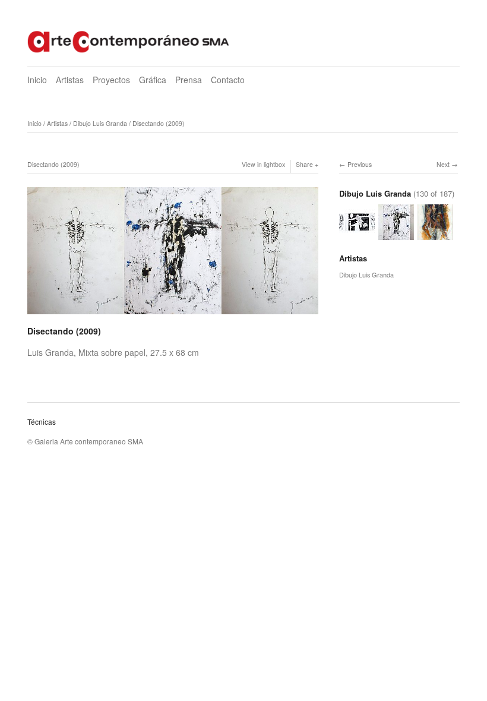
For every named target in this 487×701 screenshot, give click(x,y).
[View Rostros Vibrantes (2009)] (357, 234)
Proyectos (111, 80)
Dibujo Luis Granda (100, 123)
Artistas (70, 80)
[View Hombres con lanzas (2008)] (435, 234)
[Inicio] (128, 40)
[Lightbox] (172, 315)
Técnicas (41, 421)
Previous (359, 164)
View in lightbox (263, 164)
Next (443, 164)
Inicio (37, 80)
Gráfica (152, 80)
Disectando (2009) (158, 123)
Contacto (228, 80)
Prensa (188, 80)
